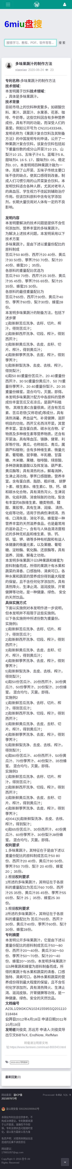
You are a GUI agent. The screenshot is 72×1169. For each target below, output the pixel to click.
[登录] (64, 4)
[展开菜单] (8, 4)
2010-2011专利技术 (19, 1062)
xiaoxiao (21, 70)
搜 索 (62, 42)
